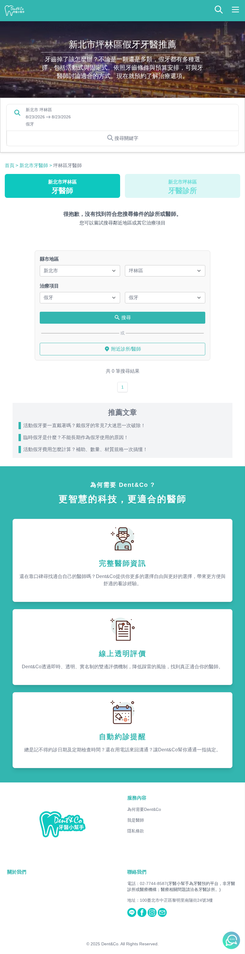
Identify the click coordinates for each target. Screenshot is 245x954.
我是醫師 (135, 820)
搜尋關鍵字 (126, 138)
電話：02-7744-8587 (147, 883)
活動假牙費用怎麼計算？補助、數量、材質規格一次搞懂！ (85, 449)
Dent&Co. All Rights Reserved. (130, 943)
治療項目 (49, 285)
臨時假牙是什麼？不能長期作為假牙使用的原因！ (75, 437)
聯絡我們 (136, 872)
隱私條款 (135, 830)
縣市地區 (49, 259)
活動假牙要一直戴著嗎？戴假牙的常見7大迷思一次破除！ (84, 425)
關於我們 (16, 872)
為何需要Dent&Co (144, 809)
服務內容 (136, 797)
